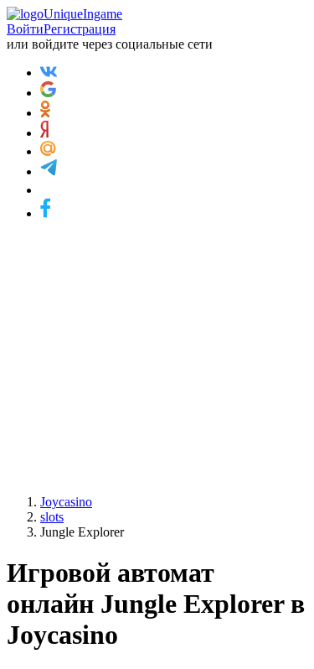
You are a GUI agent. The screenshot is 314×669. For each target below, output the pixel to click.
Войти (25, 29)
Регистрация (80, 29)
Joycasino (66, 502)
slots (52, 517)
